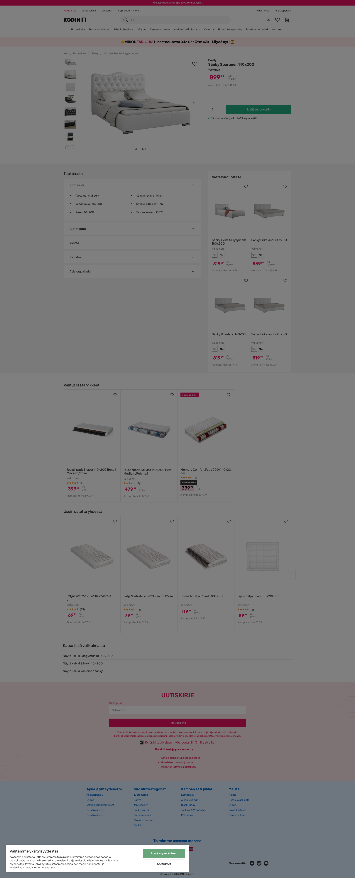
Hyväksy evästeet (164, 853)
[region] (97, 858)
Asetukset (164, 864)
